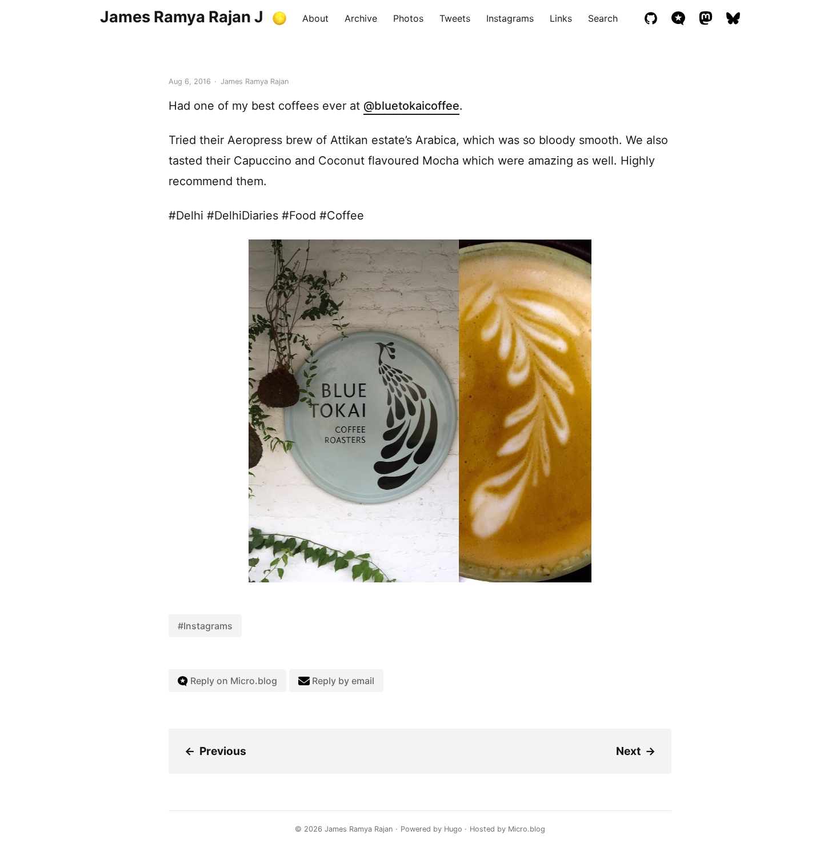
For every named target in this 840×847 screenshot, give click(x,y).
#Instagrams (205, 626)
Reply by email (342, 680)
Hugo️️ (453, 829)
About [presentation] (315, 18)
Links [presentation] (561, 18)
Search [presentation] (603, 18)
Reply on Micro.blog (232, 680)
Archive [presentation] (361, 18)
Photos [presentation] (408, 18)
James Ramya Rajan (359, 829)
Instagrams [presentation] (510, 18)
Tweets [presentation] (454, 18)
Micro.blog (526, 829)
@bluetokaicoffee (411, 106)
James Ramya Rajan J (181, 16)
